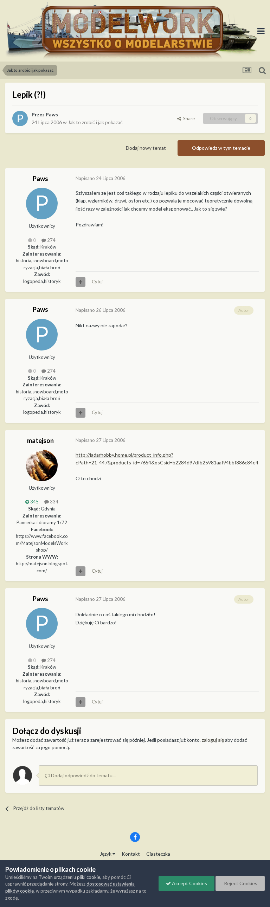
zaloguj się (213, 740)
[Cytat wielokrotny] (80, 282)
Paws (52, 114)
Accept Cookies (189, 883)
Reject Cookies (240, 883)
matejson (40, 440)
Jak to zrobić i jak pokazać (95, 122)
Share (188, 118)
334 (53, 501)
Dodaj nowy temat (146, 148)
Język (106, 854)
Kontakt (131, 854)
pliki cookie (88, 877)
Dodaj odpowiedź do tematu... (83, 775)
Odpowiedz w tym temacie (221, 148)
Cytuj (97, 281)
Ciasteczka (158, 854)
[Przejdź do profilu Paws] (20, 118)
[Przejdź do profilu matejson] (42, 465)
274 (51, 240)
